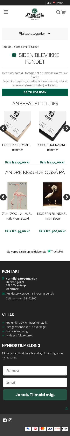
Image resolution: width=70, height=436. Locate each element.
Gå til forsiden (35, 92)
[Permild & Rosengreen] (35, 14)
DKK (49, 3)
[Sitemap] (66, 408)
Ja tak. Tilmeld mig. (35, 394)
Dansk (59, 2)
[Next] (66, 128)
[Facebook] (5, 420)
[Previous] (3, 128)
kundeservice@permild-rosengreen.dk (30, 293)
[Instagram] (10, 420)
